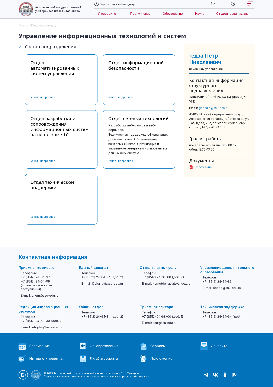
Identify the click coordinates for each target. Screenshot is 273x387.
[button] (4, 380)
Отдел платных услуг (159, 267)
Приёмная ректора (156, 307)
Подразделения (41, 25)
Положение (203, 167)
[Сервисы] (233, 3)
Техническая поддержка (222, 307)
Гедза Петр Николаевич (205, 58)
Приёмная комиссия (37, 267)
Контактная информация (53, 257)
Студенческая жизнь (232, 14)
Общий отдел (91, 307)
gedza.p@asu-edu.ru (213, 108)
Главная (24, 25)
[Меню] (250, 3)
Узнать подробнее (42, 97)
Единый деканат (94, 267)
